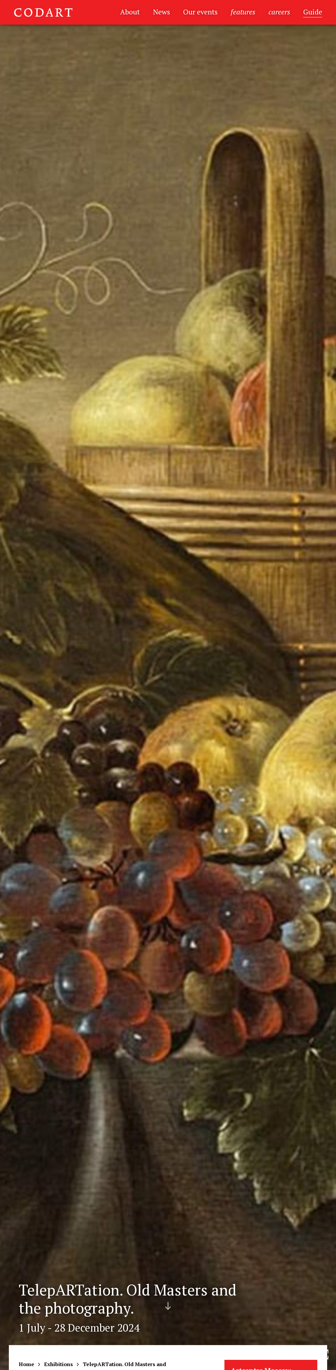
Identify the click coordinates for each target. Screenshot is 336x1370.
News (161, 11)
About (130, 11)
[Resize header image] (323, 1360)
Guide (312, 11)
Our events (200, 11)
